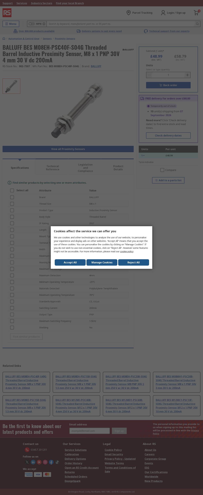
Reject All (134, 262)
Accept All (70, 262)
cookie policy (126, 251)
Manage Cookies (102, 262)
